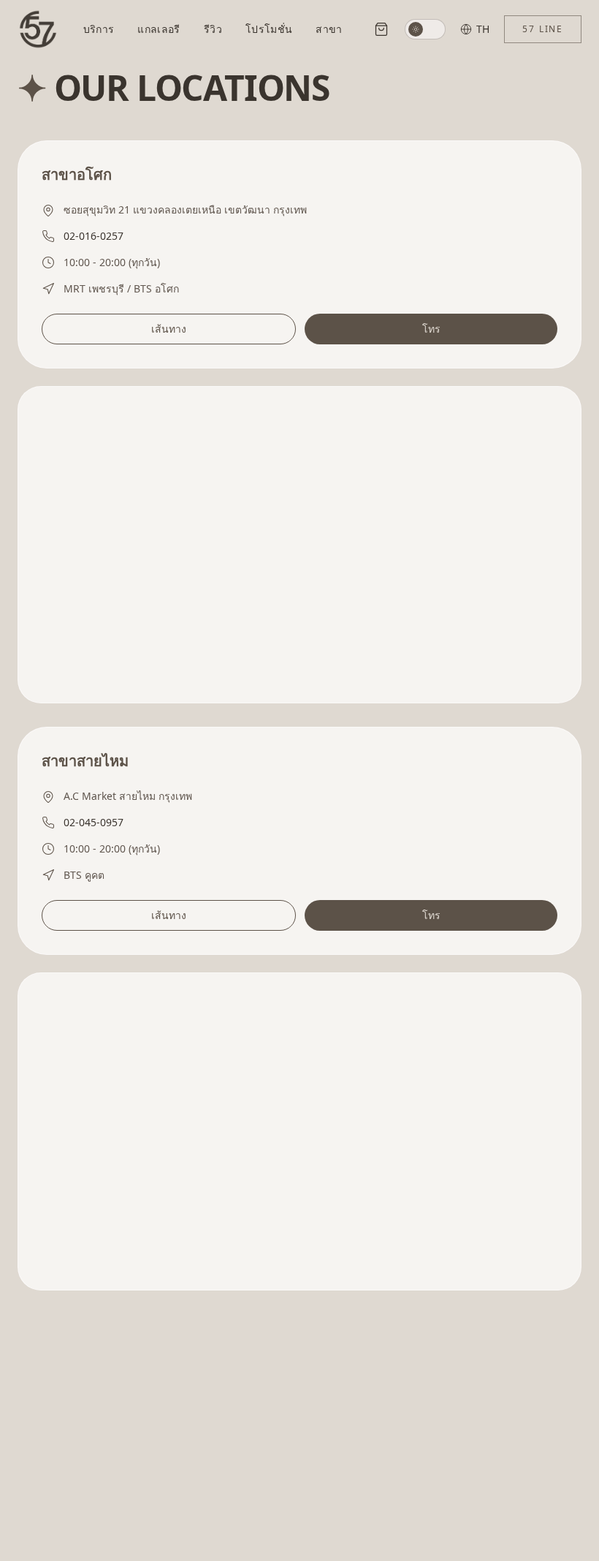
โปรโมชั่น (268, 29)
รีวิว (213, 29)
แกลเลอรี (158, 29)
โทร (431, 329)
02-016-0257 (93, 236)
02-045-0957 (93, 822)
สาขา (329, 29)
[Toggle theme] (425, 29)
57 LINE (542, 29)
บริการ (99, 29)
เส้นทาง (168, 329)
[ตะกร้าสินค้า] (381, 29)
